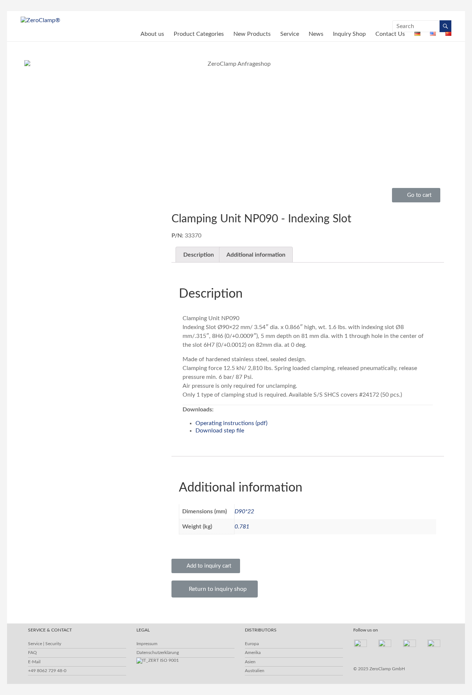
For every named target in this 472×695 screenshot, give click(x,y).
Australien (254, 670)
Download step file (219, 431)
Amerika (253, 652)
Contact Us (390, 34)
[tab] (198, 255)
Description (198, 255)
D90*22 (244, 511)
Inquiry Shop (349, 34)
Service (289, 34)
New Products (252, 34)
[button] (416, 195)
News (316, 34)
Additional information (255, 255)
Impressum (146, 643)
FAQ (32, 652)
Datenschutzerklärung (157, 652)
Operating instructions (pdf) (231, 423)
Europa (252, 643)
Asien (250, 662)
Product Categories (199, 34)
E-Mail (34, 662)
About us (152, 34)
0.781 (242, 527)
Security (53, 643)
